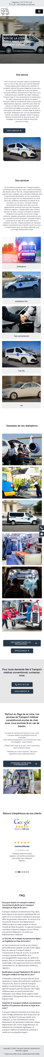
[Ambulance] (21, 250)
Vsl (21, 405)
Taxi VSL (21, 371)
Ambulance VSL (21, 301)
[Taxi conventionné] (21, 319)
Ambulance (21, 266)
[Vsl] (21, 389)
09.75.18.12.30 (26, 2)
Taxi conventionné (21, 336)
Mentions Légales (22, 1051)
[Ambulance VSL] (21, 285)
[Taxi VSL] (21, 354)
